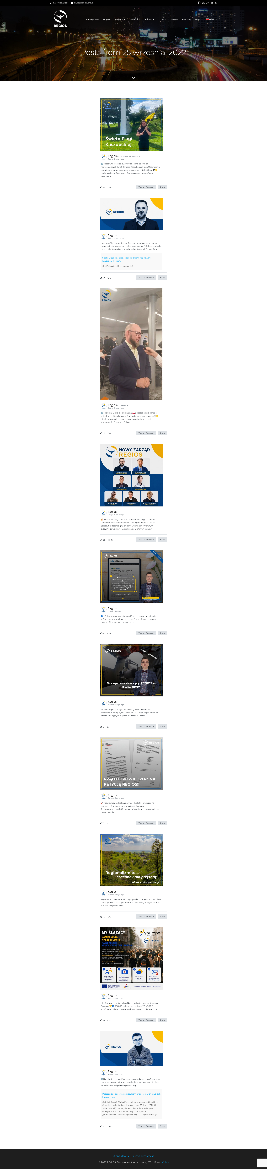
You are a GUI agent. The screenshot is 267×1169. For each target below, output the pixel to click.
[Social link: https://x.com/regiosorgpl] (216, 3)
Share (162, 187)
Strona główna (92, 19)
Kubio (165, 1162)
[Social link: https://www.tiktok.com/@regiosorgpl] (208, 3)
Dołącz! (174, 19)
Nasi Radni (134, 19)
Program (107, 19)
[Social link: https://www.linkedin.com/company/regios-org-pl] (212, 3)
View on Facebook (146, 187)
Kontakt (198, 19)
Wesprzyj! (186, 19)
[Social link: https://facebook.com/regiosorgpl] (199, 3)
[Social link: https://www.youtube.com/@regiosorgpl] (203, 3)
